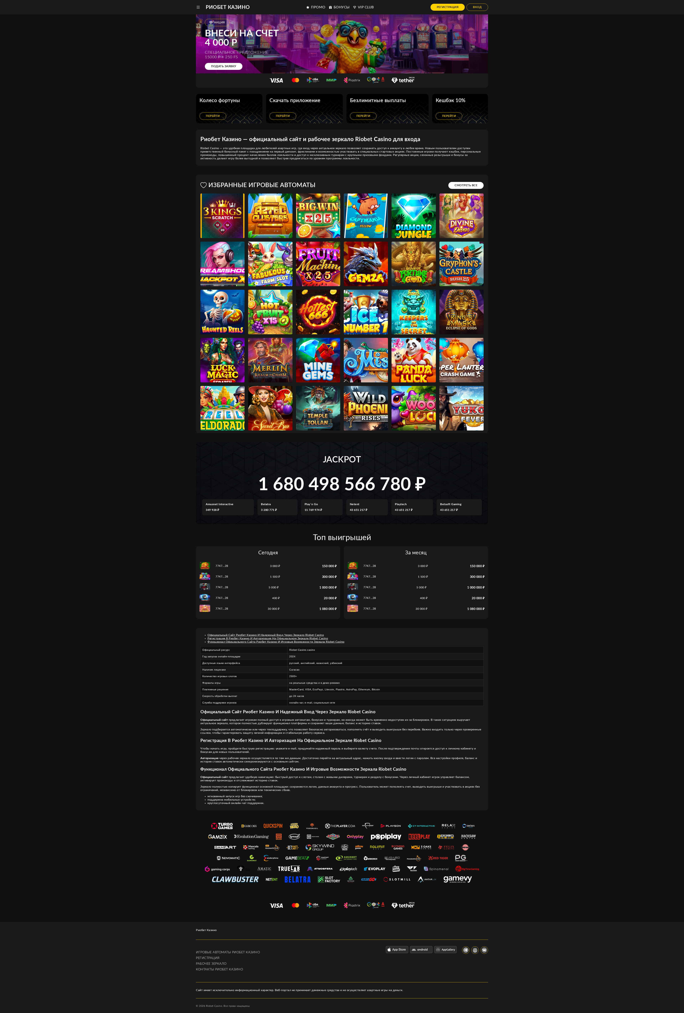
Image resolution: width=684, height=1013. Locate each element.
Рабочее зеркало (211, 963)
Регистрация (448, 7)
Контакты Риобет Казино (219, 969)
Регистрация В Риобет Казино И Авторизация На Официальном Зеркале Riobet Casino (268, 638)
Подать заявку (223, 66)
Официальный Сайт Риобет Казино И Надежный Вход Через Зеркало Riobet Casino (266, 635)
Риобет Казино (228, 7)
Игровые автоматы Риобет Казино (228, 952)
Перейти (213, 116)
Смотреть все (466, 185)
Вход (477, 7)
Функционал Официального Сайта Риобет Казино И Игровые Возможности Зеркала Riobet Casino (276, 641)
